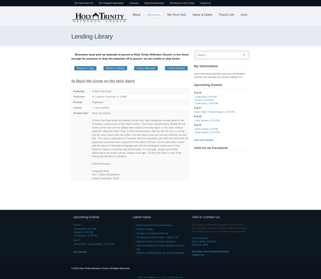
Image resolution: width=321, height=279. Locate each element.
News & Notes (203, 14)
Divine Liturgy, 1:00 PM (206, 129)
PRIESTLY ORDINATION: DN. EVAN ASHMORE (160, 253)
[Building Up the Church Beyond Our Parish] (99, 22)
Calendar (134, 3)
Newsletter (111, 3)
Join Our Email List (83, 3)
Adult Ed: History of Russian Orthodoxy (155, 241)
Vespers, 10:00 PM (204, 100)
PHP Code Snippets (146, 277)
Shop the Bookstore (154, 3)
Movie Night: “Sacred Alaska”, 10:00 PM (215, 112)
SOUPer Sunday (144, 229)
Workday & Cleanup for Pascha (152, 233)
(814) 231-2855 (200, 245)
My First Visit (176, 14)
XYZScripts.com (176, 277)
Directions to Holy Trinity (182, 3)
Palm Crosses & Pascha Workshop (153, 225)
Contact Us (205, 3)
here (240, 77)
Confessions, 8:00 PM (206, 96)
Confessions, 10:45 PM (206, 103)
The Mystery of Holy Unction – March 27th (157, 237)
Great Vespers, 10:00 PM (207, 120)
